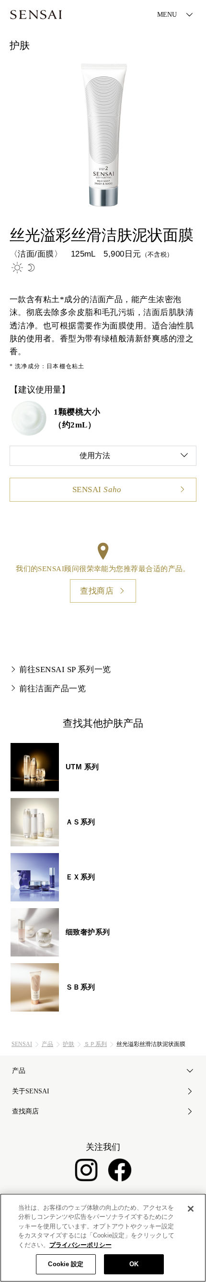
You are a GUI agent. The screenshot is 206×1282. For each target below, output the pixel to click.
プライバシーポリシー (80, 1244)
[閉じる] (190, 1208)
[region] (103, 1237)
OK (133, 1264)
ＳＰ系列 (95, 1044)
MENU (167, 14)
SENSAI (21, 1044)
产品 (47, 1044)
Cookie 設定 (65, 1264)
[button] (103, 455)
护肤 (68, 1044)
